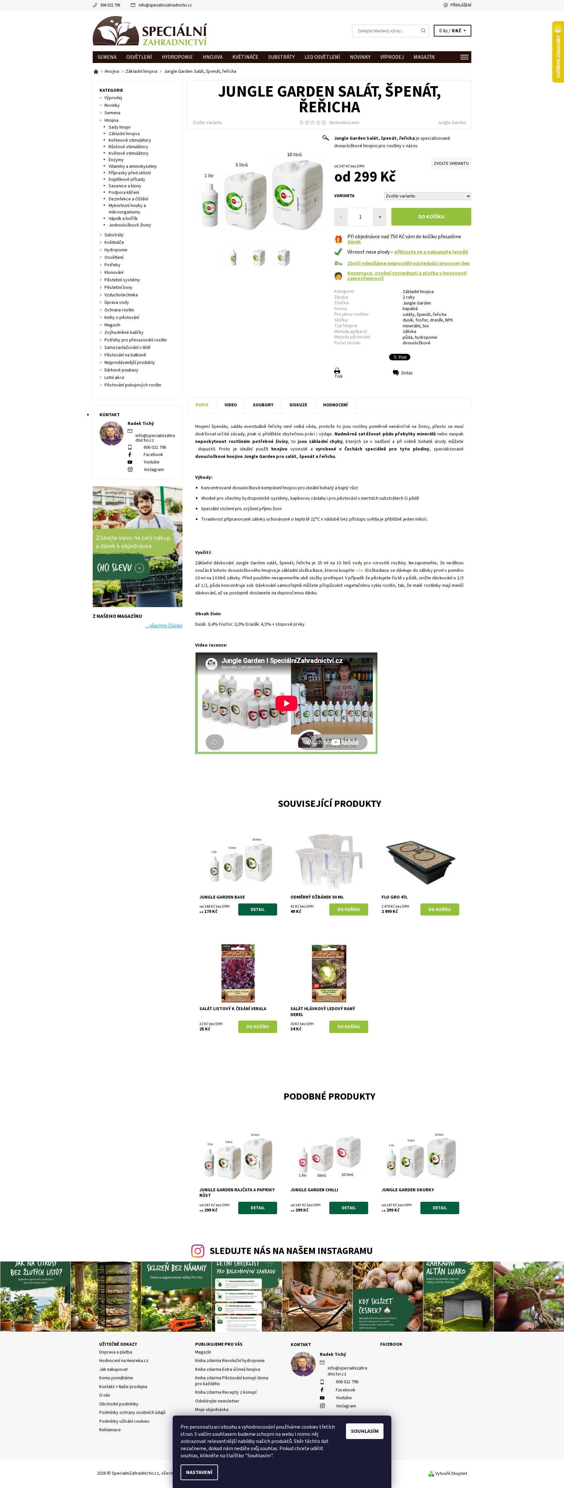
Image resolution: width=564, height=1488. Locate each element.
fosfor (421, 320)
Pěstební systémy (122, 280)
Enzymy (116, 160)
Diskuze (298, 405)
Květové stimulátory (129, 153)
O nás (104, 1395)
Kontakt (301, 1344)
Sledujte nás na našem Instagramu (291, 1251)
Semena (107, 57)
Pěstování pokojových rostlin (132, 385)
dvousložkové (417, 343)
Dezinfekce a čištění (128, 199)
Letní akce (114, 377)
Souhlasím (365, 1431)
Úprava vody (116, 302)
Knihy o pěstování (121, 317)
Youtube (152, 462)
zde (359, 570)
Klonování (113, 272)
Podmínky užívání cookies (124, 1421)
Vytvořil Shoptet (451, 1473)
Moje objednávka (211, 1409)
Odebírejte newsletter (217, 1401)
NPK (449, 320)
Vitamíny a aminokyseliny (133, 166)
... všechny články (164, 625)
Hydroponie (177, 57)
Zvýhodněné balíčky (124, 332)
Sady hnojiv (120, 127)
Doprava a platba (115, 1352)
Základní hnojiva (418, 292)
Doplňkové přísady (127, 179)
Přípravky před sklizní (130, 173)
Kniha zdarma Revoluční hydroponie (230, 1360)
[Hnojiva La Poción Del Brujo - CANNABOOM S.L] (96, 71)
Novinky (360, 57)
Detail (258, 910)
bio (426, 326)
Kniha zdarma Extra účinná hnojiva (227, 1369)
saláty (409, 314)
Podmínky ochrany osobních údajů (132, 1412)
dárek (354, 241)
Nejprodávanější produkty (129, 362)
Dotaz (407, 373)
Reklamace (110, 1430)
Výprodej (392, 57)
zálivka (409, 331)
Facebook (153, 454)
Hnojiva (213, 57)
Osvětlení (139, 57)
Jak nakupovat (113, 1369)
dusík (408, 320)
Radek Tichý (333, 1354)
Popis (202, 405)
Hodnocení (335, 405)
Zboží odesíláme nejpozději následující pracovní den (408, 263)
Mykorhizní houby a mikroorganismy (127, 208)
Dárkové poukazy (121, 370)
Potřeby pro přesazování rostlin (135, 340)
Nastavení (199, 1472)
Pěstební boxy (118, 287)
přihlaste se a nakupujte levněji (431, 252)
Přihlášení (460, 5)
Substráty (281, 57)
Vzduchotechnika (121, 295)
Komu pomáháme (116, 1378)
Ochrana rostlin (119, 310)
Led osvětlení (322, 57)
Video (231, 405)
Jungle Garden (452, 122)
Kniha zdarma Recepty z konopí (226, 1392)
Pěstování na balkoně (125, 355)
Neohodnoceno (344, 122)
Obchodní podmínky (118, 1404)
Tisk (338, 376)
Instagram (154, 469)
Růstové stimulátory (128, 147)
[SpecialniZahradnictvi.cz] (150, 30)
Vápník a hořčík (123, 218)
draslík (436, 320)
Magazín (424, 57)
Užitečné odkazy (118, 1344)
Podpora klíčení (124, 192)
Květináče (245, 57)
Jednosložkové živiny (130, 225)
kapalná (410, 308)
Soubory (263, 405)
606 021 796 (110, 5)
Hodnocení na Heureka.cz (124, 1360)
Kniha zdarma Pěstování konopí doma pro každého (231, 1381)
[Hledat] (423, 31)
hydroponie (426, 337)
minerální (411, 326)
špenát (424, 314)
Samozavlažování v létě (127, 347)
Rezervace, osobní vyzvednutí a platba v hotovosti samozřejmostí (407, 276)
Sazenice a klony (125, 186)
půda (408, 337)
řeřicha (439, 314)
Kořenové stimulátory (130, 140)
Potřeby (112, 265)
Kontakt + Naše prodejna (123, 1387)
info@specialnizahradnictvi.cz (165, 5)
